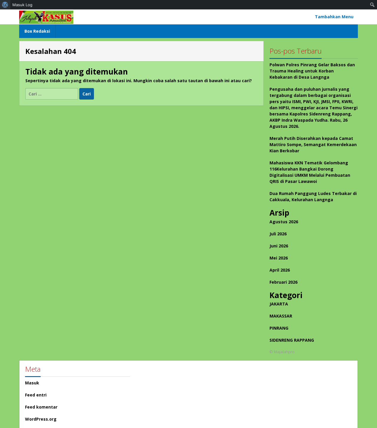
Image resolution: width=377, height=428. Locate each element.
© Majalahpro (282, 351)
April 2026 (279, 270)
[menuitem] (5, 4)
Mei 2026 (278, 258)
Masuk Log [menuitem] (22, 4)
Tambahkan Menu (334, 16)
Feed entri (36, 395)
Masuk (32, 383)
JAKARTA (278, 304)
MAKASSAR (280, 316)
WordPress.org (41, 419)
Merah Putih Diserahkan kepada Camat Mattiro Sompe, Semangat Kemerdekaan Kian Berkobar (313, 144)
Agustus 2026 (283, 221)
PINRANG (278, 328)
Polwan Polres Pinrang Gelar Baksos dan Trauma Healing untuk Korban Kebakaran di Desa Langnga (312, 71)
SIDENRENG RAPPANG (291, 340)
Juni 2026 (278, 246)
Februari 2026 (283, 282)
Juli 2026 (278, 234)
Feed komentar (41, 407)
